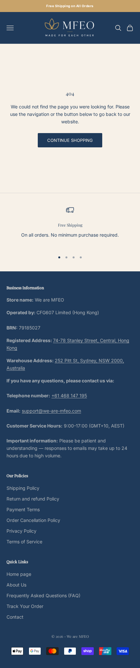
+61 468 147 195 (69, 395)
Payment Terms (23, 509)
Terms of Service (24, 541)
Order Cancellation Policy (33, 520)
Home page (19, 574)
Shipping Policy (23, 488)
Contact (15, 617)
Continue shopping (70, 140)
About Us (16, 585)
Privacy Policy (21, 531)
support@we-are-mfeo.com (51, 411)
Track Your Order (25, 606)
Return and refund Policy (33, 498)
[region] (70, 226)
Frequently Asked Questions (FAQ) (43, 595)
